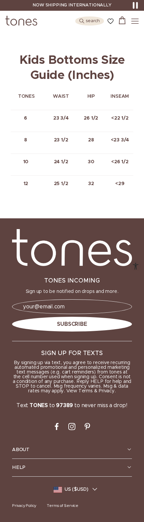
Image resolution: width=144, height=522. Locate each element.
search (93, 21)
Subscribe (72, 324)
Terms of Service (62, 506)
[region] (72, 450)
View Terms (79, 391)
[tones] (72, 247)
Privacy (106, 391)
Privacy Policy (24, 506)
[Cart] (122, 21)
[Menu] (135, 21)
